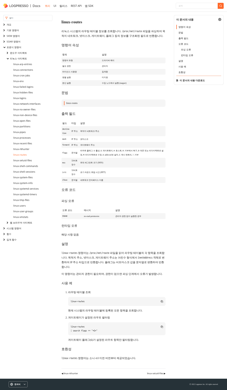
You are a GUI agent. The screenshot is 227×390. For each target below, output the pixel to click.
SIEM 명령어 (13, 35)
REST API (76, 6)
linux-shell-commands (25, 166)
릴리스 (63, 6)
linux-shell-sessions (24, 171)
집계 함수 (12, 239)
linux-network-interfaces (27, 103)
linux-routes (20, 154)
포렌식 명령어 (14, 47)
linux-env (18, 81)
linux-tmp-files (21, 200)
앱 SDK (89, 6)
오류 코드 (183, 43)
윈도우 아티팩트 (18, 52)
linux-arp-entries (22, 64)
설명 (180, 60)
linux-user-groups (23, 211)
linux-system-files (23, 177)
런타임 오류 (187, 55)
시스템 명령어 (14, 228)
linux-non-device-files (25, 115)
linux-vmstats (20, 217)
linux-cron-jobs (21, 75)
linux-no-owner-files (24, 109)
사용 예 (182, 66)
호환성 (181, 72)
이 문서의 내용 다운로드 (192, 80)
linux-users (19, 205)
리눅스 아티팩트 (18, 58)
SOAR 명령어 (13, 41)
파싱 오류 (186, 49)
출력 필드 (183, 38)
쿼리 (47, 6)
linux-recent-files (22, 143)
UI (55, 6)
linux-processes (22, 137)
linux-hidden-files (23, 92)
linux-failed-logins (23, 86)
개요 (9, 24)
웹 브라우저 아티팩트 (21, 222)
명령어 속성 (184, 26)
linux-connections (23, 69)
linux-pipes (19, 132)
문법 (180, 32)
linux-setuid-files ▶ (156, 373)
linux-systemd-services (26, 188)
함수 (9, 234)
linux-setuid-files (22, 160)
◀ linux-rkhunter (69, 373)
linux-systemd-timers (25, 194)
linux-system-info (23, 183)
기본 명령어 (13, 30)
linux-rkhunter (21, 149)
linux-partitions (21, 126)
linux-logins (19, 98)
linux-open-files (22, 120)
